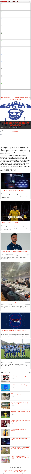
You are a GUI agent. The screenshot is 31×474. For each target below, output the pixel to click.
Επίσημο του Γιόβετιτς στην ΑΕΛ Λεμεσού (18, 430)
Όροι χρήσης (17, 470)
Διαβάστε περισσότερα (15, 99)
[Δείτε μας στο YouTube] (12, 467)
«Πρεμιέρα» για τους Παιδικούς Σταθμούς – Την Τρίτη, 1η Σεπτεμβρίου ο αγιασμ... (20, 457)
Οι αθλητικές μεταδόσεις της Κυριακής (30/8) (19, 376)
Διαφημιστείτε (24, 470)
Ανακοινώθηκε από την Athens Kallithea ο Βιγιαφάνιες (14, 251)
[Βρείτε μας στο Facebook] (10, 467)
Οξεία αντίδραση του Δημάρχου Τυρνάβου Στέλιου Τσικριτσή (18, 394)
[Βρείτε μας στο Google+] (18, 467)
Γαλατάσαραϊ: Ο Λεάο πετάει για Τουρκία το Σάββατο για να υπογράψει (20, 412)
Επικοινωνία (10, 470)
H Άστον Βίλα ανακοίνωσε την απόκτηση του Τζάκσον (20, 421)
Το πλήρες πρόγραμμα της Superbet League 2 (12, 190)
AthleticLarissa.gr (16, 473)
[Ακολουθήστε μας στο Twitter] (15, 467)
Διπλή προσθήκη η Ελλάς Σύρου (9, 360)
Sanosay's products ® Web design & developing (15, 471)
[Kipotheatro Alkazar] (15, 131)
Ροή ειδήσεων (5, 372)
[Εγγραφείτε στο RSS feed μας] (20, 467)
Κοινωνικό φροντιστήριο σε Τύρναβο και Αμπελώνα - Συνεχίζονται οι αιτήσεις (20, 403)
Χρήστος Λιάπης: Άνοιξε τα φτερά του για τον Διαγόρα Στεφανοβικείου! (20, 448)
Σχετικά (5, 470)
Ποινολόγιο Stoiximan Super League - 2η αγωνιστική (19, 385)
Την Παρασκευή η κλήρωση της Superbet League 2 (13, 330)
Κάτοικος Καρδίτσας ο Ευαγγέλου (9, 222)
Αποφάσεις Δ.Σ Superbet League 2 (9, 302)
